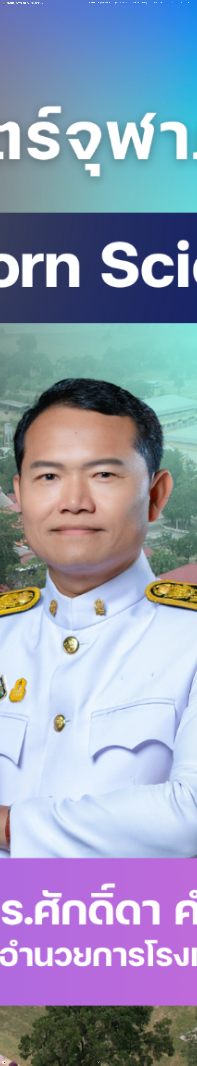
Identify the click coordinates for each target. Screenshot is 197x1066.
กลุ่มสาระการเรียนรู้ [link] (140, 3)
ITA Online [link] (163, 3)
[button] (194, 2)
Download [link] (185, 3)
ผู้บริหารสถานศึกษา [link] (121, 3)
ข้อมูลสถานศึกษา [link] (104, 3)
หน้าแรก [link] (92, 3)
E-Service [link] (174, 3)
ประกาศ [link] (154, 3)
